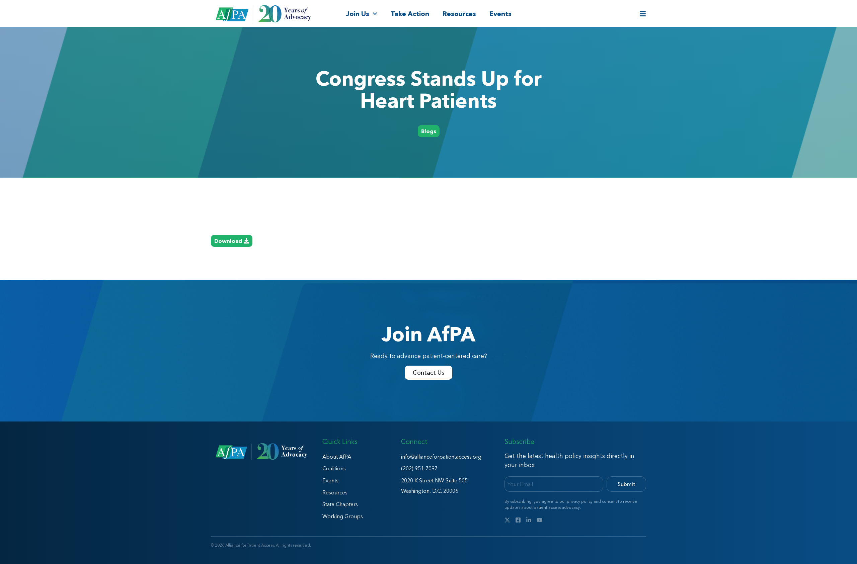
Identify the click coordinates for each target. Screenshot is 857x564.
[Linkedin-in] (529, 520)
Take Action (410, 14)
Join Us (357, 14)
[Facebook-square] (518, 520)
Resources (459, 14)
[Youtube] (539, 520)
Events (500, 14)
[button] (429, 131)
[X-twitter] (507, 520)
